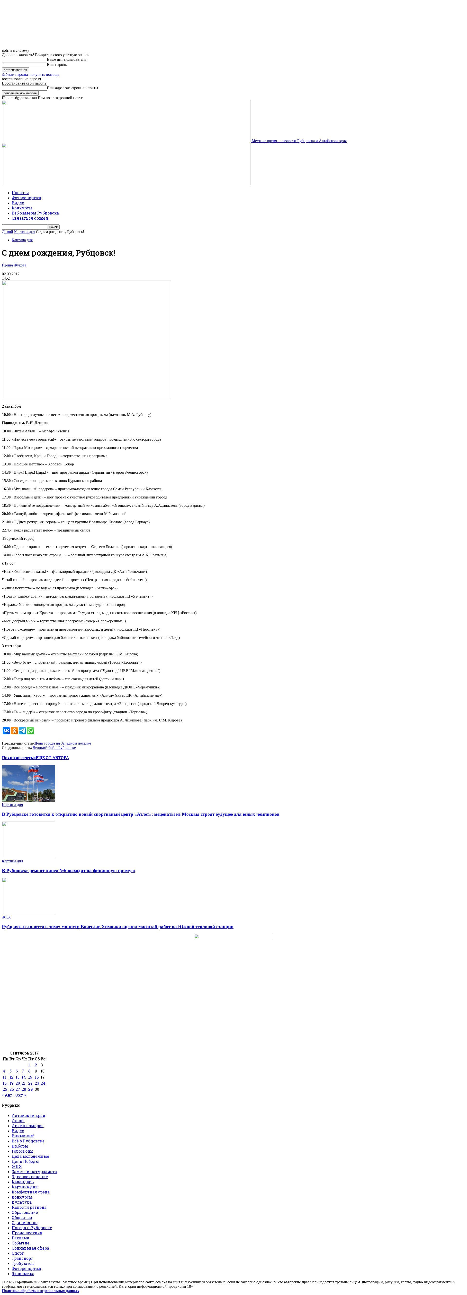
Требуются (23, 1263)
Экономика (23, 1273)
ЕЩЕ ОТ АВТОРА (52, 757)
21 (24, 1083)
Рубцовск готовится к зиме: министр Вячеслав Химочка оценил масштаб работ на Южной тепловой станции (118, 926)
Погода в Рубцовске (32, 1227)
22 (30, 1083)
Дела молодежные (30, 1156)
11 (4, 1077)
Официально (24, 1222)
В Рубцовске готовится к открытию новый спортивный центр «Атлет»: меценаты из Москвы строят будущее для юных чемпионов (140, 814)
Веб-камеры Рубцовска (35, 212)
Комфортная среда (31, 1191)
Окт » (20, 1095)
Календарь (23, 1181)
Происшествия (27, 1232)
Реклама (20, 1237)
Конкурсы (22, 207)
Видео (18, 202)
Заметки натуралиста (34, 1171)
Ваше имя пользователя (66, 59)
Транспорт (22, 1258)
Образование (25, 1212)
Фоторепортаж (26, 197)
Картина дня (24, 232)
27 (18, 1089)
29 (30, 1089)
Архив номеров (28, 1125)
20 (18, 1083)
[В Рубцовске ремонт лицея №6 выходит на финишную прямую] (28, 857)
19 (11, 1083)
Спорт (18, 1253)
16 (37, 1077)
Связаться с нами (30, 218)
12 (11, 1077)
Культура (22, 1202)
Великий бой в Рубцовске (54, 748)
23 (37, 1083)
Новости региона (29, 1207)
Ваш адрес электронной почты (72, 88)
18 (5, 1083)
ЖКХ (6, 917)
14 (24, 1077)
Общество (22, 1217)
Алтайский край (28, 1115)
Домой (7, 232)
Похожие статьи (19, 757)
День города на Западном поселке (63, 743)
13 (17, 1077)
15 (30, 1077)
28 (24, 1089)
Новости (20, 192)
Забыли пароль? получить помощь (30, 74)
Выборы (20, 1146)
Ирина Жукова (14, 265)
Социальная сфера (30, 1248)
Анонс (18, 1120)
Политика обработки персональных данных (40, 1291)
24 (43, 1083)
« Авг (7, 1095)
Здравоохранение (30, 1176)
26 (11, 1089)
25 (5, 1089)
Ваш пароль (57, 64)
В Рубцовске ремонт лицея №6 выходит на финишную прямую (68, 870)
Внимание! (23, 1135)
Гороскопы (23, 1151)
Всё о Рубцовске (28, 1140)
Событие (20, 1242)
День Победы (25, 1161)
